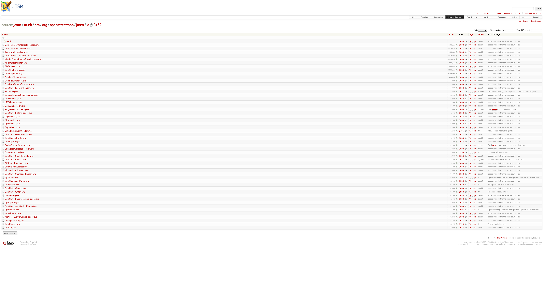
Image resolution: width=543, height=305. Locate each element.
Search (536, 17)
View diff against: (524, 30)
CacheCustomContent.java (17, 145)
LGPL (533, 244)
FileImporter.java (12, 120)
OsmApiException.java (15, 106)
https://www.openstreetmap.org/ (529, 242)
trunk (28, 25)
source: (7, 25)
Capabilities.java (12, 127)
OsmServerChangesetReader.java (20, 174)
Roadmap (502, 17)
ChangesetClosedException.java (19, 149)
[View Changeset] (466, 41)
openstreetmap (62, 25)
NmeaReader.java (13, 213)
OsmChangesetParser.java (17, 181)
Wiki (413, 17)
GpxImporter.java (12, 124)
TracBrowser (502, 238)
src (37, 25)
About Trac (508, 13)
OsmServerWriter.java (15, 192)
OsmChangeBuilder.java (15, 138)
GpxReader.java (12, 210)
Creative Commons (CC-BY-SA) (486, 244)
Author (481, 34)
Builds (514, 17)
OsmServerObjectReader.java (18, 134)
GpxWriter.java (11, 177)
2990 (461, 152)
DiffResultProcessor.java (16, 163)
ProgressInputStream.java (17, 109)
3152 (97, 25)
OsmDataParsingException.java (19, 84)
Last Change (523, 21)
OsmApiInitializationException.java (20, 56)
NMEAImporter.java (13, 102)
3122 (461, 145)
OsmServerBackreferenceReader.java (22, 199)
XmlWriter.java (11, 91)
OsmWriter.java (12, 185)
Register (518, 13)
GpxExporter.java (12, 202)
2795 (461, 131)
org (44, 25)
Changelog (438, 17)
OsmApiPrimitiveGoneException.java (21, 95)
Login (476, 13)
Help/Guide (497, 13)
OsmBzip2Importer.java (15, 81)
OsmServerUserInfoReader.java (19, 156)
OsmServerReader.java (15, 159)
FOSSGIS (483, 242)
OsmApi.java (10, 227)
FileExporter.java (12, 66)
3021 (461, 159)
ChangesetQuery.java (14, 220)
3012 (461, 185)
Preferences (486, 13)
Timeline (424, 17)
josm (17, 25)
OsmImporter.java (13, 99)
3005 (461, 109)
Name (4, 34)
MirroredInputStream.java (16, 170)
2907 (461, 177)
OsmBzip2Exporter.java (15, 77)
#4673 (494, 145)
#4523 (494, 109)
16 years (472, 41)
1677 (461, 91)
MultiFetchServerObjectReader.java (21, 217)
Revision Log (536, 21)
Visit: (476, 30)
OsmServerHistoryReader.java (18, 113)
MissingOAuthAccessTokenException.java (24, 59)
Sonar (524, 17)
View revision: (495, 30)
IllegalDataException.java (16, 52)
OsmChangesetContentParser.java (21, 206)
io (88, 25)
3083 (461, 41)
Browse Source (454, 17)
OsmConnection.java (14, 152)
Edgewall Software (29, 244)
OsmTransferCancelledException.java (22, 45)
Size (451, 34)
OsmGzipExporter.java (15, 70)
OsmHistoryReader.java (15, 188)
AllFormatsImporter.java (16, 63)
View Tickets (472, 17)
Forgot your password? (532, 13)
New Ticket (487, 17)
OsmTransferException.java (18, 48)
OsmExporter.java (13, 141)
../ (6, 38)
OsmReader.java (12, 224)
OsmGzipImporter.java (15, 73)
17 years (472, 91)
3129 (461, 224)
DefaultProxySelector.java (17, 167)
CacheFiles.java (12, 195)
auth (9, 41)
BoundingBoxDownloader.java (18, 131)
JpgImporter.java (12, 117)
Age (471, 34)
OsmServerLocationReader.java (19, 88)
